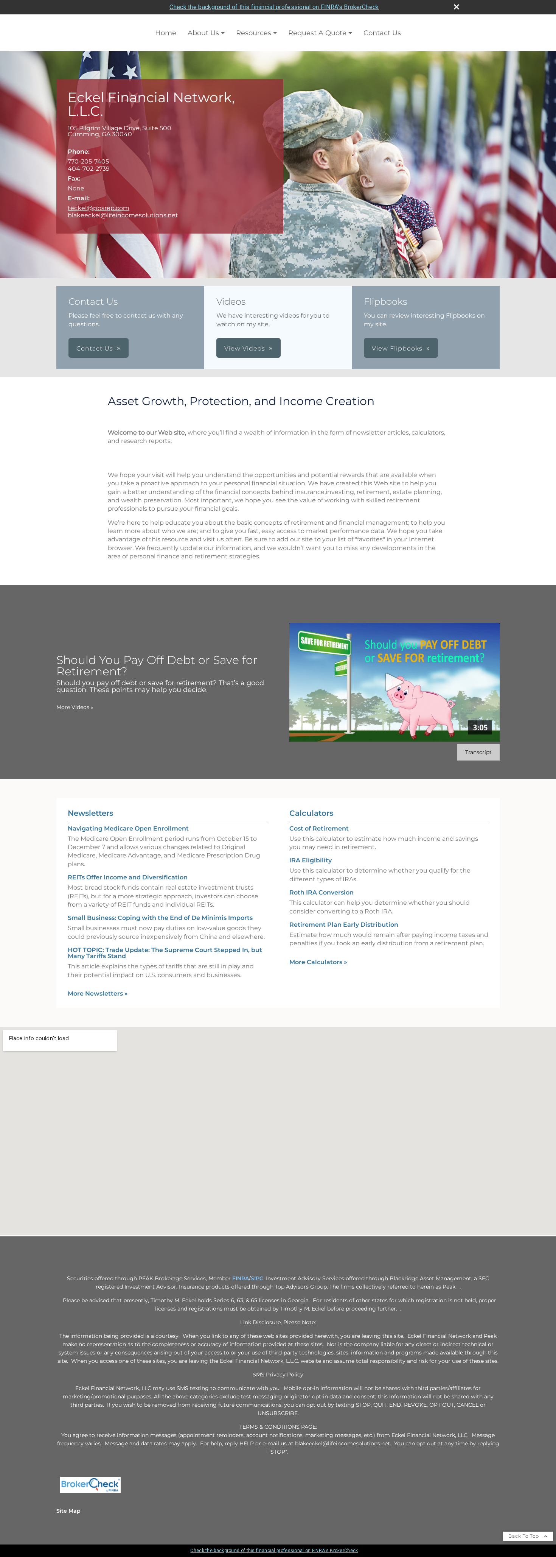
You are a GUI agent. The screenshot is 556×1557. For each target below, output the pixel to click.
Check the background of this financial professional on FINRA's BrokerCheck (274, 7)
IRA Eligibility (310, 860)
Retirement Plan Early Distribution (343, 924)
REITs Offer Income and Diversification (128, 877)
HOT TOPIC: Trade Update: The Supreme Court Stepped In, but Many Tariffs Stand (165, 953)
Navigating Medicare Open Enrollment (128, 828)
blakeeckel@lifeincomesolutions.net (123, 215)
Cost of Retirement (319, 828)
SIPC (257, 1278)
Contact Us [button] (94, 348)
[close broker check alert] (456, 7)
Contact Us (382, 33)
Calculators (311, 813)
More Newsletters (98, 993)
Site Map (68, 1510)
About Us (203, 33)
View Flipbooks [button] (397, 348)
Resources (253, 33)
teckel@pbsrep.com (98, 208)
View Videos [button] (244, 348)
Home (165, 33)
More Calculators (318, 962)
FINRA (240, 1278)
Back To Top (524, 1536)
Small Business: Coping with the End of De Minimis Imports (160, 917)
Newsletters (90, 813)
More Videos (74, 707)
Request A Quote (317, 33)
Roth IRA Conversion (321, 892)
